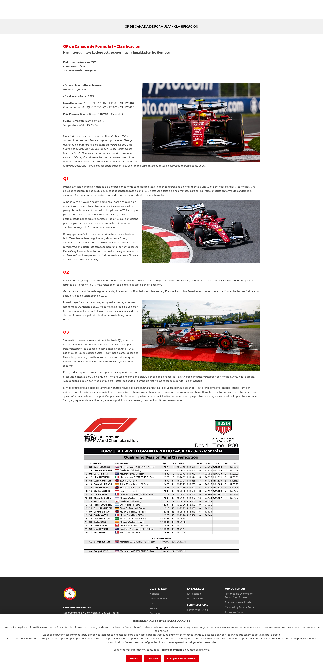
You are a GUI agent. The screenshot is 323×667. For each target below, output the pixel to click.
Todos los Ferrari (234, 612)
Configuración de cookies (181, 658)
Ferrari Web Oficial (197, 609)
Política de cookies (171, 649)
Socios (153, 608)
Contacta (155, 613)
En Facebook (194, 593)
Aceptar (133, 658)
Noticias (154, 593)
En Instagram (195, 598)
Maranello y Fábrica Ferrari (240, 607)
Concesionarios (158, 598)
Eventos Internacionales (238, 602)
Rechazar (153, 658)
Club (152, 603)
